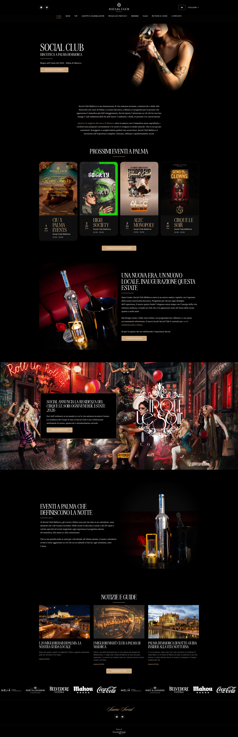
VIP (75, 16)
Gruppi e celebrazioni (93, 16)
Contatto (177, 16)
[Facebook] (47, 7)
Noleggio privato (117, 16)
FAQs (145, 16)
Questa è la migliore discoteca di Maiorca (96, 123)
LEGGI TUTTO (44, 659)
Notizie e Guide (159, 16)
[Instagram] (41, 7)
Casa (58, 16)
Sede (68, 16)
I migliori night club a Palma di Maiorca (117, 644)
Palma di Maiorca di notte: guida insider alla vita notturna (172, 644)
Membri (135, 16)
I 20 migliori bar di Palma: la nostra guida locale (60, 644)
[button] (193, 7)
